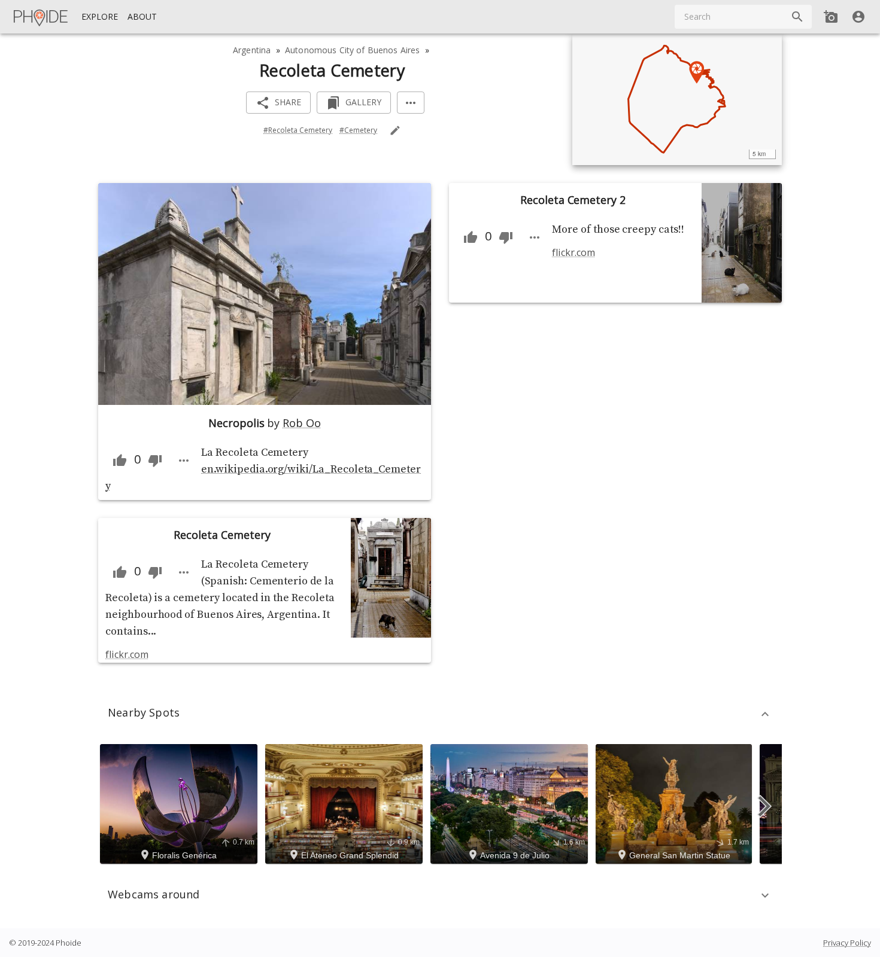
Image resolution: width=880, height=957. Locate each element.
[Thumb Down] (155, 460)
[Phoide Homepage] (41, 17)
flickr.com (126, 654)
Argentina (252, 50)
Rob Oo (302, 423)
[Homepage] (41, 17)
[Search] (797, 17)
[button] (440, 714)
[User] (858, 17)
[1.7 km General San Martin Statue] (675, 802)
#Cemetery (358, 130)
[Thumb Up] (119, 460)
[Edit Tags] (395, 130)
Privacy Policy (847, 942)
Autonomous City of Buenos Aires (352, 50)
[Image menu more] (183, 460)
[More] (410, 103)
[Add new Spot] (831, 16)
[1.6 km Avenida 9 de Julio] (510, 802)
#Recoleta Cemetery (297, 130)
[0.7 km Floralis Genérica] (180, 802)
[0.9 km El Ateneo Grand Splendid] (345, 802)
